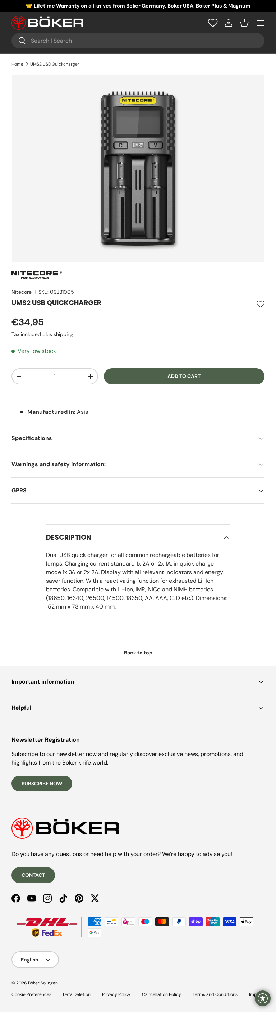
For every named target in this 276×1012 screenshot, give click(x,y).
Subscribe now (42, 783)
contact (33, 875)
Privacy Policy (116, 994)
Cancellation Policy (161, 994)
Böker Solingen (43, 983)
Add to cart (184, 376)
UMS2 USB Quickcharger (54, 64)
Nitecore (22, 292)
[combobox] (138, 40)
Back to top (138, 652)
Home (17, 64)
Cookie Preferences (31, 994)
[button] (244, 23)
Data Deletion (77, 994)
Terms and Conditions (215, 994)
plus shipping (57, 334)
